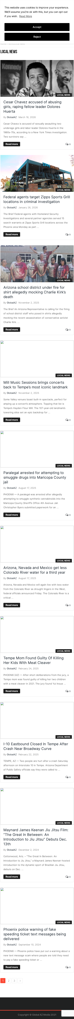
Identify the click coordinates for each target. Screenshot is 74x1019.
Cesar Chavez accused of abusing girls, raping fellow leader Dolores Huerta (32, 107)
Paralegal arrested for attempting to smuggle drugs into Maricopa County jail (34, 477)
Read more (12, 144)
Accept (37, 26)
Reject (37, 36)
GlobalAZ (12, 117)
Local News (63, 95)
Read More (25, 16)
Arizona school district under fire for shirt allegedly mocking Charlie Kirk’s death (34, 292)
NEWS (11, 44)
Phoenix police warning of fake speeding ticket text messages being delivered (34, 934)
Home (3, 44)
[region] (37, 22)
